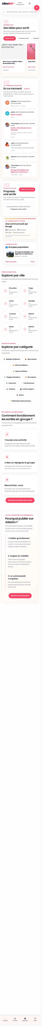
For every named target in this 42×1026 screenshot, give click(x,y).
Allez (7, 4)
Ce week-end (24, 38)
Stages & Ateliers (12, 377)
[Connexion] (29, 3)
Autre (20, 395)
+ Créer (32, 262)
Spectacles (31, 359)
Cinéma (10, 389)
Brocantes (30, 377)
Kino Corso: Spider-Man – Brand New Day (13, 62)
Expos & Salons (20, 371)
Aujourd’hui (9, 38)
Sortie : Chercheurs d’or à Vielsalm (21, 129)
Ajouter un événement (20, 596)
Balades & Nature (12, 359)
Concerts (11, 383)
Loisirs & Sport (27, 389)
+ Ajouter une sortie (27, 189)
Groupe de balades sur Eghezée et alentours (20, 171)
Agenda (25, 1019)
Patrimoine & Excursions (20, 401)
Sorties (15, 1019)
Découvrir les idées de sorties (20, 500)
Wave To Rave (16, 115)
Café (35, 1019)
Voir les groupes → (11, 262)
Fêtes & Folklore (20, 365)
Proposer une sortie (18, 209)
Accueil (5, 1019)
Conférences (27, 383)
